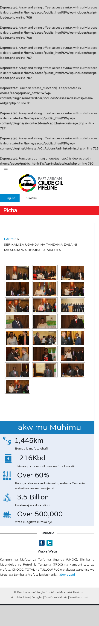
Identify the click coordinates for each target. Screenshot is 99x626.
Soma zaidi (68, 575)
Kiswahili (31, 198)
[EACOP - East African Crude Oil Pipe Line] (41, 183)
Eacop (10, 239)
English (10, 198)
